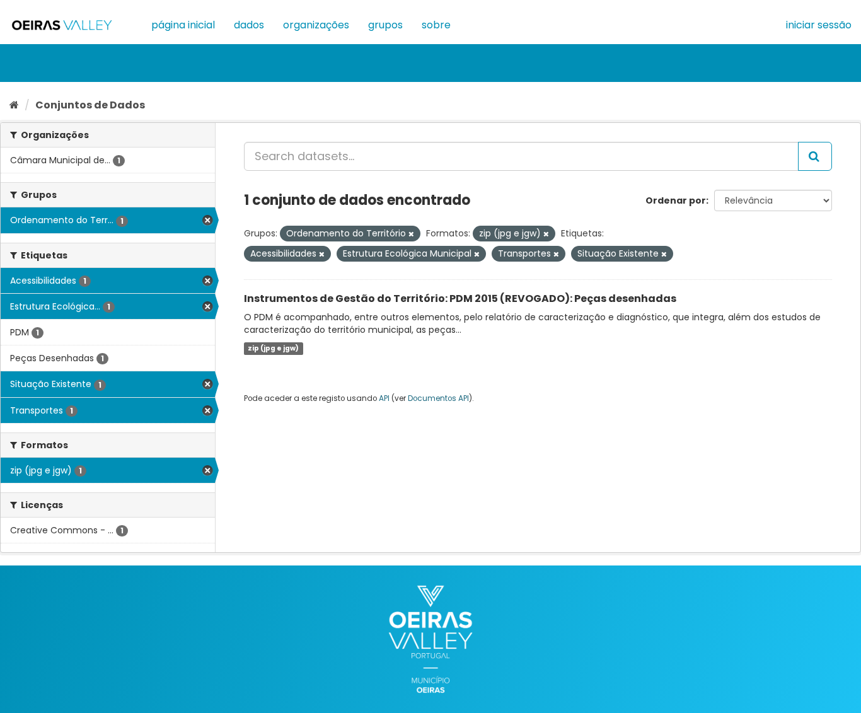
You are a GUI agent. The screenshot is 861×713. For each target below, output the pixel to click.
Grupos (385, 25)
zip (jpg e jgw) (273, 348)
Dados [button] (249, 25)
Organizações (316, 25)
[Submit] (815, 156)
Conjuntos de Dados (90, 105)
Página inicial (183, 25)
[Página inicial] (14, 105)
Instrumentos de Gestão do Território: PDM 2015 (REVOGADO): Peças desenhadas (460, 298)
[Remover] (411, 234)
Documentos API (438, 398)
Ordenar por (675, 200)
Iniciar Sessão (819, 25)
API (384, 398)
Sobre (436, 25)
